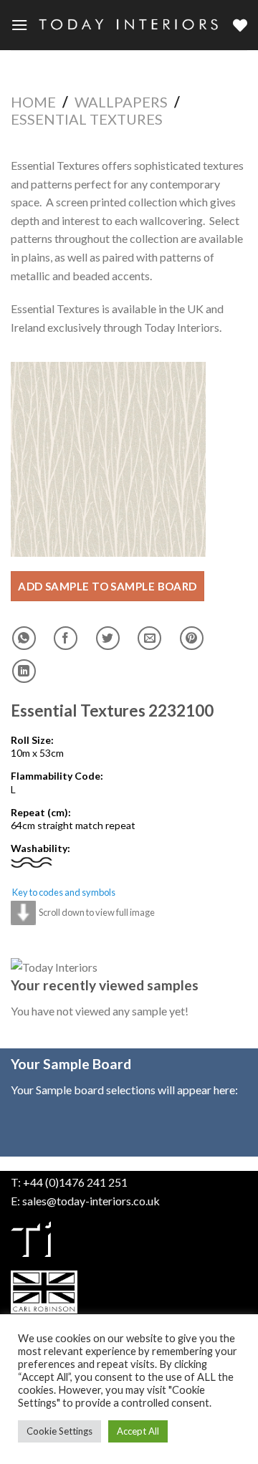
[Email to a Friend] (149, 638)
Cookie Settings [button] (59, 1431)
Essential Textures (87, 119)
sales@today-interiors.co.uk (91, 1200)
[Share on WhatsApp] (24, 638)
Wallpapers (121, 101)
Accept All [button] (138, 1431)
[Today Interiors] (130, 25)
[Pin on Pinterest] (192, 638)
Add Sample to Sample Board (107, 586)
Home (33, 101)
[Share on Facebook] (65, 638)
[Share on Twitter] (108, 638)
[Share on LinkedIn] (24, 671)
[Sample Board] (240, 25)
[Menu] (19, 24)
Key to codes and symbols (63, 892)
